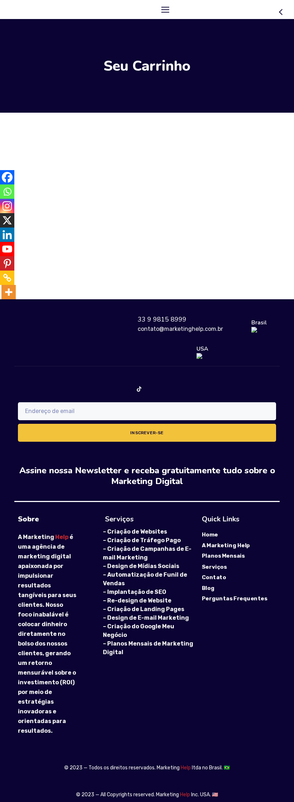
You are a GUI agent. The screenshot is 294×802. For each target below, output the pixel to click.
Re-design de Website (139, 600)
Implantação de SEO (136, 591)
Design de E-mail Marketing (148, 617)
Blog (208, 588)
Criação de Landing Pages (145, 609)
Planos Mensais (223, 556)
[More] (8, 292)
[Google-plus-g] (209, 389)
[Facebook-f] (69, 389)
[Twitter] (185, 389)
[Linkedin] (7, 235)
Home (210, 534)
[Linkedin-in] (162, 389)
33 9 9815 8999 (162, 319)
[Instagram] (7, 206)
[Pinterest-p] (232, 389)
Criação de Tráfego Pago (144, 540)
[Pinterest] (7, 263)
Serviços (214, 566)
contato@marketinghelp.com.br (180, 328)
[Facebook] (7, 177)
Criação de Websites (137, 531)
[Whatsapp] (7, 191)
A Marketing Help (226, 545)
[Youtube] (7, 249)
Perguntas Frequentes (234, 598)
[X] (7, 220)
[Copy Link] (7, 278)
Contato (214, 577)
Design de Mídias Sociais (143, 566)
